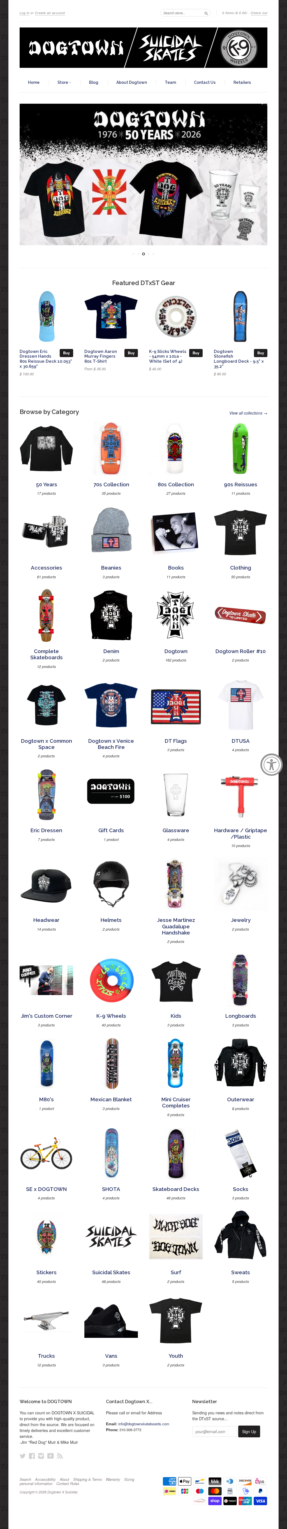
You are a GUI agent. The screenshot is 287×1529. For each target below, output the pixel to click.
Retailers (242, 82)
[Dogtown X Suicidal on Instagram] (41, 1455)
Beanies (111, 568)
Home (34, 82)
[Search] (206, 12)
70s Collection (111, 484)
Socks (240, 1189)
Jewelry (241, 920)
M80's (46, 1099)
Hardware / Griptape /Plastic (240, 833)
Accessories (46, 568)
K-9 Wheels (111, 1016)
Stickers (46, 1272)
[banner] (143, 47)
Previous (28, 174)
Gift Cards (111, 830)
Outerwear (240, 1099)
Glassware (176, 830)
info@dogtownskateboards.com (143, 1423)
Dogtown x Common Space (46, 744)
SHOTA (111, 1189)
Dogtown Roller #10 (241, 651)
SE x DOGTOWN (46, 1189)
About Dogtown (131, 82)
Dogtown (176, 651)
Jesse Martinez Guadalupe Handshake (176, 926)
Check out (259, 13)
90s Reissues (240, 484)
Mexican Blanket (111, 1099)
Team (170, 82)
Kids (176, 1016)
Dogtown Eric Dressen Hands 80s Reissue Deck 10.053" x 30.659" (46, 359)
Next (258, 174)
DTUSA (241, 741)
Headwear (46, 920)
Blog (93, 82)
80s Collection (176, 484)
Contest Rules (67, 1484)
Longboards (240, 1016)
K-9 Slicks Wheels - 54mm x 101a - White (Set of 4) (167, 356)
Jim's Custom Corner (46, 1016)
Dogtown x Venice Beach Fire (111, 744)
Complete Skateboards (46, 654)
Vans (111, 1356)
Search (25, 1479)
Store (63, 82)
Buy (66, 352)
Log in (24, 13)
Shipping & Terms (87, 1479)
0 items (234, 13)
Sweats (240, 1272)
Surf (176, 1272)
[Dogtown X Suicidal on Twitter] (23, 1455)
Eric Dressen (46, 830)
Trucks (46, 1356)
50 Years (46, 484)
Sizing (129, 1479)
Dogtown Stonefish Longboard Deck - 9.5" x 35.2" (239, 359)
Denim (111, 651)
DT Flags (176, 741)
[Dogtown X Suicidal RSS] (60, 1455)
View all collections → (248, 413)
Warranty (113, 1479)
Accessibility (45, 1479)
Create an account (50, 13)
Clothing (240, 568)
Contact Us (205, 82)
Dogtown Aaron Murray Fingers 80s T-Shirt (100, 356)
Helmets (111, 920)
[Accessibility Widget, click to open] (271, 764)
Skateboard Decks (175, 1189)
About (64, 1479)
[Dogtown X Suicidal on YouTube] (50, 1455)
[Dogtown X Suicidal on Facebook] (32, 1455)
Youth (176, 1356)
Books (176, 568)
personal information (36, 1484)
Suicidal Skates (111, 1272)
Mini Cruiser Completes (176, 1103)
